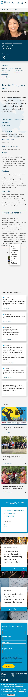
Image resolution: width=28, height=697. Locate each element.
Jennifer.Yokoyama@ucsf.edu (13, 43)
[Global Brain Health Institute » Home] (7, 3)
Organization (7, 648)
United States (20, 119)
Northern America (8, 119)
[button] (22, 3)
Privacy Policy (22, 691)
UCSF (10, 125)
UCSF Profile (8, 49)
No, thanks (11, 694)
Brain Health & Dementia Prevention (5, 72)
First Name (6, 636)
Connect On (5, 54)
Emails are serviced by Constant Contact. (13, 662)
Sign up (7, 666)
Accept (3, 695)
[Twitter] (3, 56)
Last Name (6, 642)
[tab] (14, 213)
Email (4, 630)
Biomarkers (17, 68)
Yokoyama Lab (9, 46)
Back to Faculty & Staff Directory (11, 10)
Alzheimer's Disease (7, 68)
